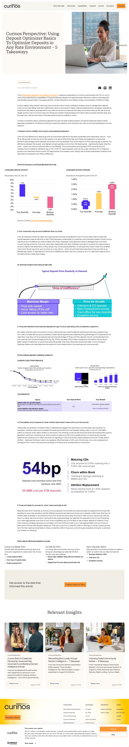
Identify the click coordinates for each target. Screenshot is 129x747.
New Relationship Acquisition (72, 709)
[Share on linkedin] (110, 87)
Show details (29, 743)
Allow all (113, 729)
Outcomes (71, 6)
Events (101, 6)
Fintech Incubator (90, 719)
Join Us (87, 716)
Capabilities (82, 6)
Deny (113, 734)
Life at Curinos (89, 723)
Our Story (88, 709)
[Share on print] (105, 87)
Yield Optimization (68, 723)
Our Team (88, 712)
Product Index (105, 712)
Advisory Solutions (106, 709)
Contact (121, 6)
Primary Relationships (69, 716)
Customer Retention (69, 719)
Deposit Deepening (69, 712)
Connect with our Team (75, 584)
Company (110, 6)
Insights (93, 6)
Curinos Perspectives (24, 82)
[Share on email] (99, 87)
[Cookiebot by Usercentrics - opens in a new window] (12, 743)
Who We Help (59, 6)
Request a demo (12, 717)
